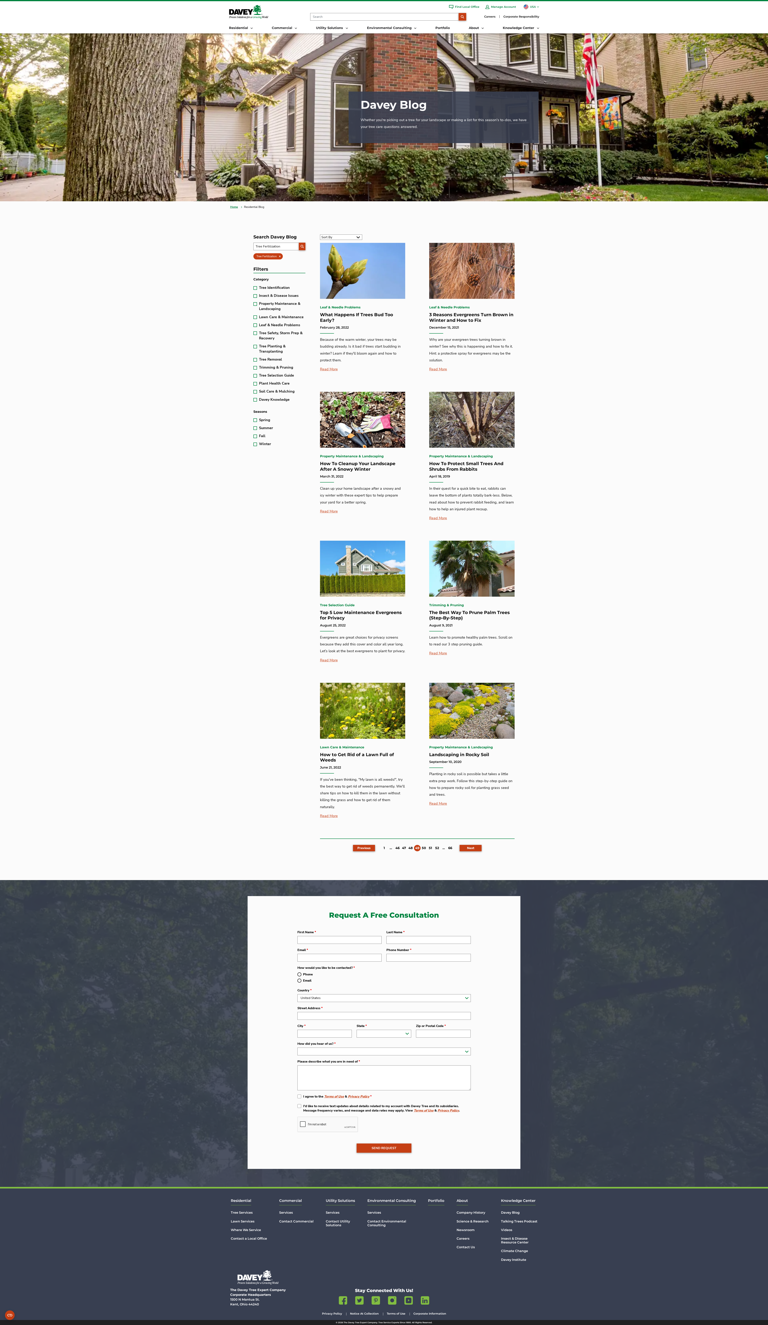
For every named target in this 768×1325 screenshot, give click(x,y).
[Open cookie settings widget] (10, 1315)
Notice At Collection (364, 1313)
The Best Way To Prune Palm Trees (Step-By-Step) (469, 615)
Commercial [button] (282, 28)
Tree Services (242, 1212)
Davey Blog (510, 1212)
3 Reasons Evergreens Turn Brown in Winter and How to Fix (471, 317)
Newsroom (466, 1230)
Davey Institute (513, 1260)
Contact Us (466, 1247)
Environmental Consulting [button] (390, 28)
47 (404, 848)
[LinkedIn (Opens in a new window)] (425, 1301)
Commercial (290, 1200)
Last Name (395, 932)
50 (424, 848)
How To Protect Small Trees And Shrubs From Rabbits (466, 466)
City (301, 1026)
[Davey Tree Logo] (258, 1277)
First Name (306, 932)
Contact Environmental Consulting (386, 1223)
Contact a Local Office (249, 1238)
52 (437, 848)
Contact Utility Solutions (338, 1223)
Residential (241, 1200)
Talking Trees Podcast (519, 1221)
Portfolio (442, 28)
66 (450, 848)
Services (286, 1212)
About (462, 1200)
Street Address (310, 1008)
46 (397, 848)
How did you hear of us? (316, 1044)
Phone (308, 974)
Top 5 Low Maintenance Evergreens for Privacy (361, 615)
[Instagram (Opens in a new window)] (392, 1301)
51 (430, 848)
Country (304, 990)
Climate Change (514, 1251)
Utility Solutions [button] (330, 28)
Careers (489, 16)
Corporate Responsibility (521, 16)
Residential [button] (239, 28)
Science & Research (473, 1221)
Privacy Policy (358, 1096)
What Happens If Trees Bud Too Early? (356, 317)
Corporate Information (429, 1313)
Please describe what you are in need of (328, 1061)
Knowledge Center (518, 1200)
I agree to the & (337, 1096)
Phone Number (398, 950)
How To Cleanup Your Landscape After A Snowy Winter (357, 466)
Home (234, 207)
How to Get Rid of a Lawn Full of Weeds (357, 757)
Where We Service (246, 1230)
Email (302, 950)
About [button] (474, 28)
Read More (329, 369)
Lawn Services (242, 1221)
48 (410, 848)
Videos (506, 1230)
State (362, 1026)
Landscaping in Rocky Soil (459, 754)
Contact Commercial (296, 1221)
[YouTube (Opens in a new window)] (408, 1301)
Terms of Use (334, 1096)
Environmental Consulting (391, 1200)
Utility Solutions (340, 1200)
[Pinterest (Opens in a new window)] (376, 1301)
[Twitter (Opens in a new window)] (359, 1301)
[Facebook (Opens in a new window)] (343, 1301)
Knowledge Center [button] (519, 28)
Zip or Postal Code (431, 1026)
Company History (471, 1212)
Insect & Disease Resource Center (515, 1240)
